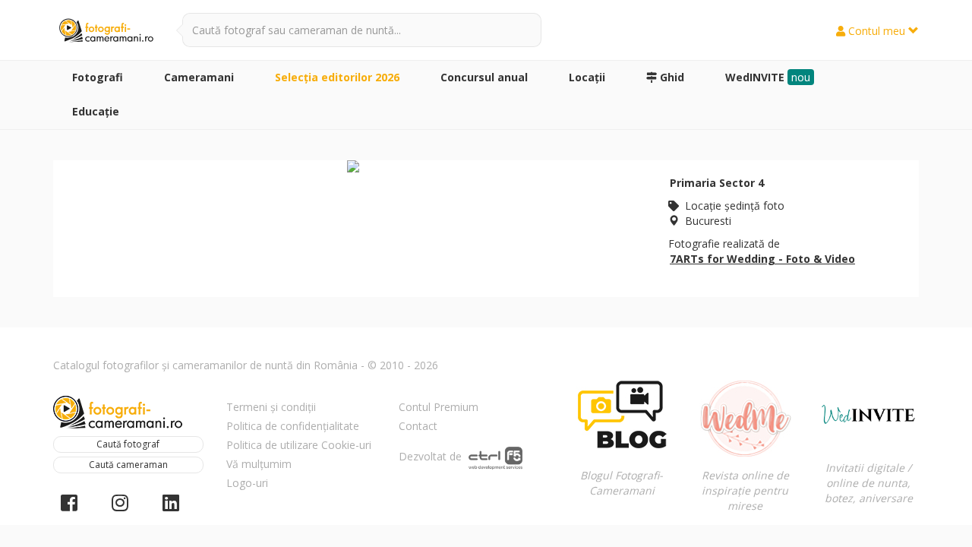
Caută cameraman (128, 464)
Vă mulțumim (259, 464)
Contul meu (876, 31)
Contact (418, 426)
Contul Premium (438, 407)
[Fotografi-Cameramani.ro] (106, 31)
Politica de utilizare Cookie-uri (298, 445)
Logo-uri (247, 483)
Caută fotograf (127, 444)
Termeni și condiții (271, 407)
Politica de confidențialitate (292, 426)
